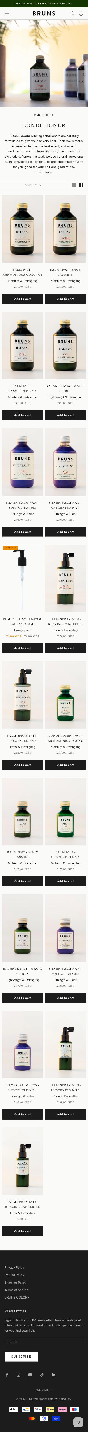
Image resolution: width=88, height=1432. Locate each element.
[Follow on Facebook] (7, 1375)
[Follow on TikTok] (42, 1375)
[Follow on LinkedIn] (53, 1375)
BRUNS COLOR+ (17, 1297)
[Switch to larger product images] (74, 185)
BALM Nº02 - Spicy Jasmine (65, 272)
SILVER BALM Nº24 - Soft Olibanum (22, 505)
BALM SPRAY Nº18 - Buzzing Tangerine (65, 622)
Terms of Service (16, 1290)
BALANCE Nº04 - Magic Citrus (65, 388)
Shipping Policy (15, 1282)
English (41, 1390)
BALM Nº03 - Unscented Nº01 (22, 388)
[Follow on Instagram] (18, 1375)
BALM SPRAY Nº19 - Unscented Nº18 (23, 738)
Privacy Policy (14, 1267)
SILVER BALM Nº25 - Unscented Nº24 (65, 505)
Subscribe (21, 1356)
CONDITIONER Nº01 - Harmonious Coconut (65, 738)
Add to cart (22, 299)
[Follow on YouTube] (30, 1375)
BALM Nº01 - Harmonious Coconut (22, 272)
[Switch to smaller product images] (81, 185)
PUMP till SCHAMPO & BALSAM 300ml (22, 622)
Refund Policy (14, 1275)
